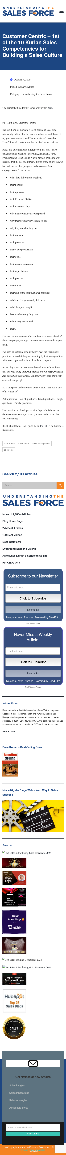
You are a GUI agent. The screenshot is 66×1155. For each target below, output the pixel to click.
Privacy (38, 623)
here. (50, 107)
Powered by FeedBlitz (47, 617)
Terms (31, 623)
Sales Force (23, 443)
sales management (41, 443)
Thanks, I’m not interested (33, 1150)
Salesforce (8, 449)
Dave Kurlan (9, 443)
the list (43, 425)
